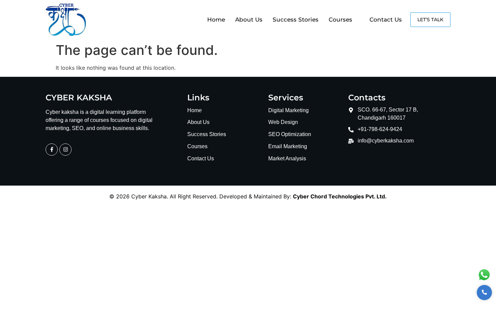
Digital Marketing (288, 110)
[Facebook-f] (52, 149)
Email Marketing (287, 146)
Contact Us (385, 19)
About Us (249, 19)
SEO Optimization (289, 134)
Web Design (283, 122)
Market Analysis (287, 159)
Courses (340, 19)
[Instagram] (65, 149)
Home (216, 19)
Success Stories (296, 19)
